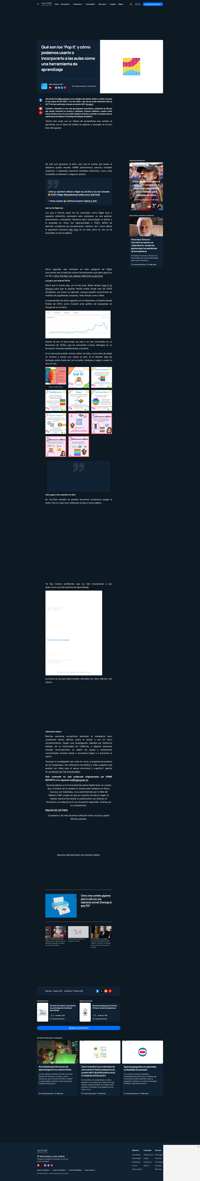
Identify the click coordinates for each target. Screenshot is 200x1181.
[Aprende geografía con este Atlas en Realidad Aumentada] (142, 1052)
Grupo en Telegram (43, 1170)
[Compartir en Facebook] (41, 100)
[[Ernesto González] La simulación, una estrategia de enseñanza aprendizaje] (42, 1012)
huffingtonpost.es (79, 780)
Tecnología (145, 168)
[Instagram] (45, 1165)
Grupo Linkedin (89, 1170)
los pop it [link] (89, 104)
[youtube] (50, 87)
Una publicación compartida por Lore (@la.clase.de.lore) (74, 672)
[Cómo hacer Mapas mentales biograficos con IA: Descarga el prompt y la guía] (146, 186)
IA (142, 165)
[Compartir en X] (41, 104)
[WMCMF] (51, 1165)
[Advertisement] (100, 23)
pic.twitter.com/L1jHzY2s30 (87, 194)
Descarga (135, 165)
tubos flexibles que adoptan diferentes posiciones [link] (78, 276)
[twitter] (53, 87)
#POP (53, 194)
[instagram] (55, 87)
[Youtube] (38, 1165)
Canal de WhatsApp (75, 1170)
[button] (38, 4)
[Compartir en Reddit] (41, 108)
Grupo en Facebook (59, 1170)
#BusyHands (69, 194)
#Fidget (59, 194)
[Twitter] (41, 1165)
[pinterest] (64, 87)
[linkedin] (58, 87)
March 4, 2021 (91, 201)
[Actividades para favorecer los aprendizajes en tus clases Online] (57, 1052)
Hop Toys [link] (73, 229)
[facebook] (61, 87)
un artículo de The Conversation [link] (64, 771)
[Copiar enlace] (41, 113)
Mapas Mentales (151, 165)
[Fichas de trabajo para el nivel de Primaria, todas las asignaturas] (85, 1012)
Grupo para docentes (152, 4)
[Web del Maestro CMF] (44, 86)
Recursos (135, 168)
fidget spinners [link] (64, 99)
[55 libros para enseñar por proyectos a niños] (78, 932)
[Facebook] (48, 1165)
